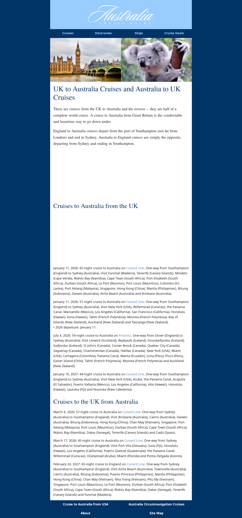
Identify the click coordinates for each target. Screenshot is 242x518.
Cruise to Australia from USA (85, 504)
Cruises (68, 33)
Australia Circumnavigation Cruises (156, 504)
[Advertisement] (121, 174)
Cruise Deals (174, 33)
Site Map (156, 513)
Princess (125, 335)
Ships (139, 33)
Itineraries (103, 33)
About (85, 513)
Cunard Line (135, 268)
